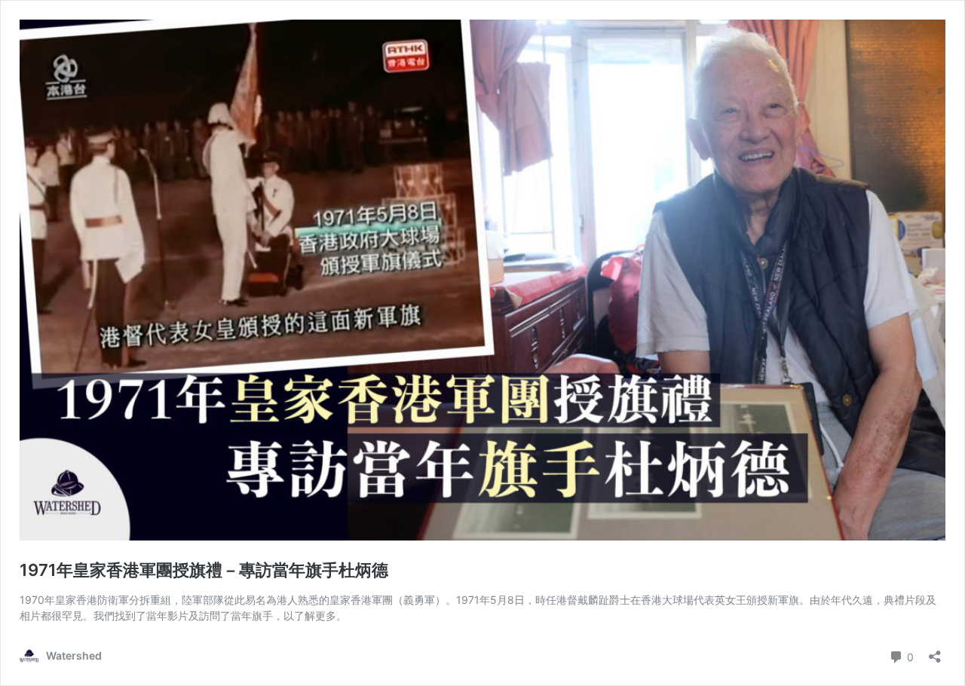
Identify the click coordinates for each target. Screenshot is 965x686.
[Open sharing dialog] (934, 651)
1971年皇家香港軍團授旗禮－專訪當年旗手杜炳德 (204, 570)
